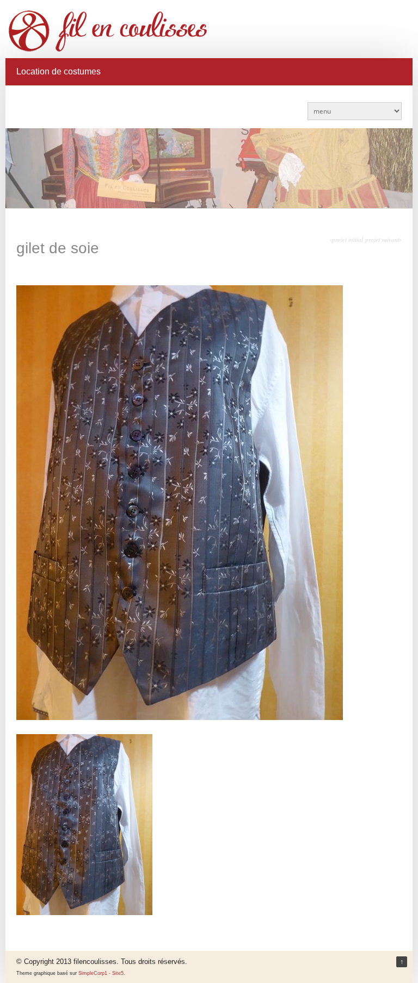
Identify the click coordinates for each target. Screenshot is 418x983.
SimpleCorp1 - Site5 (101, 973)
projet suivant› (383, 239)
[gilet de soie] (179, 717)
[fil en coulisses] (209, 31)
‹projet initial (346, 239)
